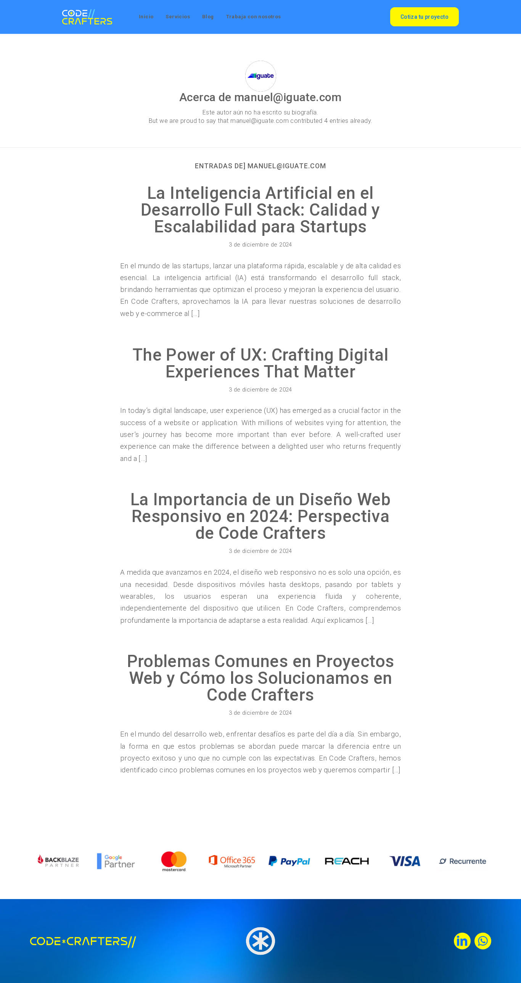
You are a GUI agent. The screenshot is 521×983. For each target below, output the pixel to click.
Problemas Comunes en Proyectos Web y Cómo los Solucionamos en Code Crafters (260, 678)
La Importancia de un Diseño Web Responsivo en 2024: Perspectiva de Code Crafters (260, 516)
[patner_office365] (231, 861)
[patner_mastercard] (174, 861)
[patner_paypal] (289, 861)
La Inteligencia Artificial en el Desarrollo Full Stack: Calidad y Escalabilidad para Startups (260, 210)
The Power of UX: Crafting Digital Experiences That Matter (260, 363)
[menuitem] (146, 17)
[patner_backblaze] (58, 861)
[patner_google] (116, 861)
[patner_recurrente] (462, 861)
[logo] (87, 16)
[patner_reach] (347, 861)
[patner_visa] (405, 861)
